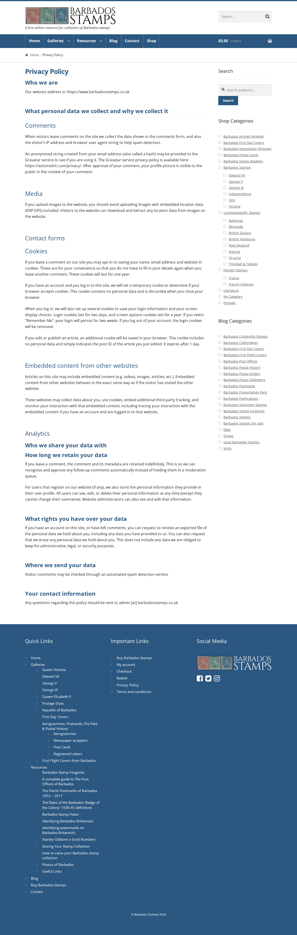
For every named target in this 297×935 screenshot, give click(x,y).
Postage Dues (53, 703)
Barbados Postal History (241, 367)
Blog (113, 40)
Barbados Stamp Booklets (243, 161)
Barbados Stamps (237, 167)
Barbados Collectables (240, 342)
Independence (240, 194)
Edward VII (237, 175)
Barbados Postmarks (239, 386)
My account (126, 664)
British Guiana (240, 233)
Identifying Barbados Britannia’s (67, 821)
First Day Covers (55, 716)
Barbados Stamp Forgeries (244, 411)
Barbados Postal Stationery (244, 380)
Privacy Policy (128, 685)
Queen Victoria (54, 669)
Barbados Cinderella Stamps (245, 336)
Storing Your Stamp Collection (66, 846)
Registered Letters (68, 753)
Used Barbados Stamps (241, 442)
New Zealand (239, 245)
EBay (227, 429)
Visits (227, 448)
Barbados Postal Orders (241, 374)
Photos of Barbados (58, 864)
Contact (132, 40)
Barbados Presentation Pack (245, 392)
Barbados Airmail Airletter (243, 136)
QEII (232, 200)
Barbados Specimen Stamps (245, 405)
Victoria (234, 206)
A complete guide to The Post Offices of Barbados (65, 781)
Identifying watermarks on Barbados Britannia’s (63, 830)
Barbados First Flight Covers (245, 355)
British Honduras (242, 239)
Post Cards (62, 747)
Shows (228, 436)
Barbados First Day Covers (243, 142)
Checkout (124, 671)
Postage (229, 303)
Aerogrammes (65, 733)
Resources (86, 40)
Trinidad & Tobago (243, 264)
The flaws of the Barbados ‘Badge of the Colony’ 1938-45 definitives (71, 805)
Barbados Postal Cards (240, 155)
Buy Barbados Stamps (48, 885)
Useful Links (52, 871)
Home (34, 40)
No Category (232, 296)
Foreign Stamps (235, 270)
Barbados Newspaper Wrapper (247, 148)
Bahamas (236, 220)
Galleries (55, 40)
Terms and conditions (134, 691)
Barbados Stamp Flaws (60, 814)
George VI (236, 187)
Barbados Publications (240, 398)
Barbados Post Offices (240, 361)
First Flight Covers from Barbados (69, 760)
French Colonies (241, 284)
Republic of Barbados (59, 710)
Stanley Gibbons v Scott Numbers (69, 839)
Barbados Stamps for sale (243, 423)
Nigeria (234, 251)
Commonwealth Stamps (241, 212)
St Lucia (235, 257)
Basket (122, 678)
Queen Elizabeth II (56, 696)
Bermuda (236, 226)
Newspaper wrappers (71, 740)
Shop (151, 40)
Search (228, 100)
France (234, 278)
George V (236, 181)
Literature (231, 290)
